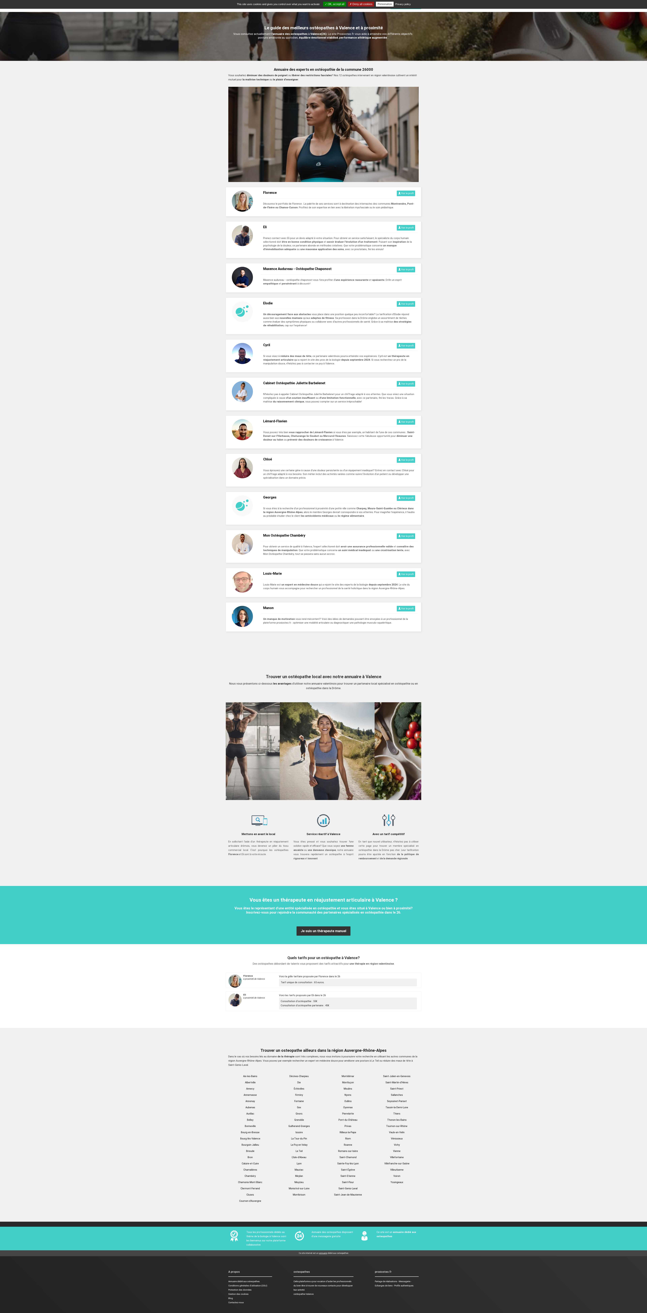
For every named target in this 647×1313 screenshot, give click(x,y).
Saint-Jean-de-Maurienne (348, 1194)
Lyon (299, 1163)
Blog (230, 1298)
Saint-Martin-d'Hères (397, 1082)
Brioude (250, 1151)
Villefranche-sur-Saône (396, 1163)
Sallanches (397, 1095)
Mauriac (299, 1169)
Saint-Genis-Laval (348, 1188)
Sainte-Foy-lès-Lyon (348, 1163)
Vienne (396, 1151)
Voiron (396, 1176)
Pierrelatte (348, 1113)
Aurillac (250, 1113)
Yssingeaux (397, 1182)
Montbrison (299, 1194)
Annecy (250, 1088)
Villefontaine (397, 1157)
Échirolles (299, 1088)
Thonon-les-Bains (397, 1120)
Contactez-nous (236, 1302)
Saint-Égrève (348, 1169)
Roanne (348, 1144)
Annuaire (232, 1281)
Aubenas (250, 1107)
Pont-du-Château (347, 1120)
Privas (348, 1126)
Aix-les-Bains (250, 1076)
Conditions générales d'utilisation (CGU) (247, 1285)
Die (299, 1082)
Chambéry (250, 1176)
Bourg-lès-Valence (250, 1138)
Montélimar (348, 1076)
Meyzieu (299, 1182)
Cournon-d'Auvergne (250, 1201)
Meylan (299, 1176)
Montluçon (348, 1082)
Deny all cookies (362, 4)
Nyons (348, 1095)
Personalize (385, 4)
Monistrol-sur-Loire (299, 1188)
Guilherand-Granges (299, 1126)
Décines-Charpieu (299, 1076)
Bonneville (250, 1126)
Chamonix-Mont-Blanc (250, 1182)
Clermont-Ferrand (250, 1188)
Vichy (397, 1144)
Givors (299, 1113)
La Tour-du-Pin (299, 1138)
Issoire (299, 1132)
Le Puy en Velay (299, 1144)
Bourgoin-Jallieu (250, 1144)
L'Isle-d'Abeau (299, 1157)
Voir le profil (407, 193)
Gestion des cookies (238, 1294)
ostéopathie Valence (304, 1294)
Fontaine (299, 1101)
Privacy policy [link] (403, 4)
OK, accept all (335, 4)
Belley (250, 1120)
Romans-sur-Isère (348, 1151)
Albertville (250, 1082)
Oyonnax (348, 1107)
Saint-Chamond (348, 1157)
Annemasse (250, 1095)
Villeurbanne (397, 1169)
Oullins (348, 1101)
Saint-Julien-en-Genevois (396, 1076)
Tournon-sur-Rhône (396, 1126)
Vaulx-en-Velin (397, 1132)
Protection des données (240, 1290)
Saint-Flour (348, 1182)
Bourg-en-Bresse (250, 1132)
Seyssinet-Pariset (397, 1101)
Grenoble (299, 1120)
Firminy (299, 1095)
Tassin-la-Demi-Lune (397, 1107)
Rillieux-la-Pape (348, 1132)
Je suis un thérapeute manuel (323, 931)
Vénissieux (397, 1138)
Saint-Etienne (348, 1176)
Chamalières (250, 1169)
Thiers (396, 1113)
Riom (348, 1138)
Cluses (250, 1194)
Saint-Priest (396, 1088)
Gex (299, 1107)
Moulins (348, 1088)
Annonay (250, 1101)
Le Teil (299, 1151)
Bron (250, 1157)
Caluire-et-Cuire (250, 1163)
